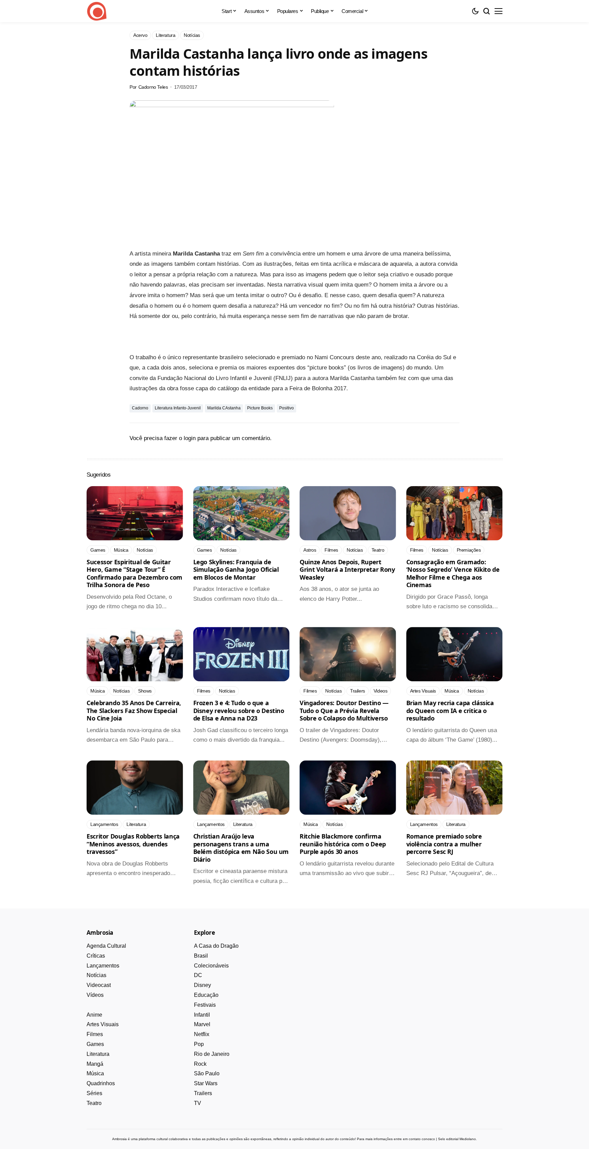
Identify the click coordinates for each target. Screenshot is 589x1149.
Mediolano (467, 1139)
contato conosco (422, 1139)
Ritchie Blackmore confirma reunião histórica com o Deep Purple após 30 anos (343, 844)
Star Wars (205, 1083)
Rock (200, 1064)
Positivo (286, 408)
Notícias (96, 975)
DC (198, 975)
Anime (94, 1015)
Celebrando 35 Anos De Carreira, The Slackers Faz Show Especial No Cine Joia (134, 710)
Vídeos (95, 995)
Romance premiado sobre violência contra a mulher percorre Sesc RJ (444, 844)
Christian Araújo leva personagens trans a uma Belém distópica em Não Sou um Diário (241, 847)
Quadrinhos (101, 1083)
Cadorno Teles (153, 87)
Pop (199, 1044)
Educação (206, 995)
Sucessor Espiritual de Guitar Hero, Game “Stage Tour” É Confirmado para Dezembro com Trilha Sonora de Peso (134, 573)
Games (95, 1044)
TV (197, 1103)
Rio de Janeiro (211, 1054)
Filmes (95, 1034)
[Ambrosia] (97, 11)
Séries (94, 1093)
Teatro (94, 1103)
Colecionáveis (211, 966)
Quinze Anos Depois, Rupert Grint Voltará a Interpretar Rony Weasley (347, 569)
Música (95, 1073)
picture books (260, 408)
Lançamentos (103, 966)
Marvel (202, 1024)
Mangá (95, 1064)
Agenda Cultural (106, 946)
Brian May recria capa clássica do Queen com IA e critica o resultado (450, 710)
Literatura (98, 1054)
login (190, 438)
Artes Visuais (103, 1024)
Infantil (202, 1015)
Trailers (203, 1093)
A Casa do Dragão (216, 946)
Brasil (201, 956)
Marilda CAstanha (224, 408)
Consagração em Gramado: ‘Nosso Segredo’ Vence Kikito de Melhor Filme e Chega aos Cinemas (453, 573)
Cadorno (140, 408)
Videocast (99, 985)
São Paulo (207, 1073)
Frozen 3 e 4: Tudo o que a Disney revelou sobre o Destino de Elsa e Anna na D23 (238, 710)
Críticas (96, 956)
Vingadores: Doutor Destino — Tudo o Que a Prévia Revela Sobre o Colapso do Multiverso (344, 710)
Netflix (201, 1034)
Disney (202, 985)
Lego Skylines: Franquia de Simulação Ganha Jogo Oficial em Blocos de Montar (236, 569)
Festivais (205, 1005)
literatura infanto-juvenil (178, 408)
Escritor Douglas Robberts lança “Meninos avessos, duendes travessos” (133, 844)
